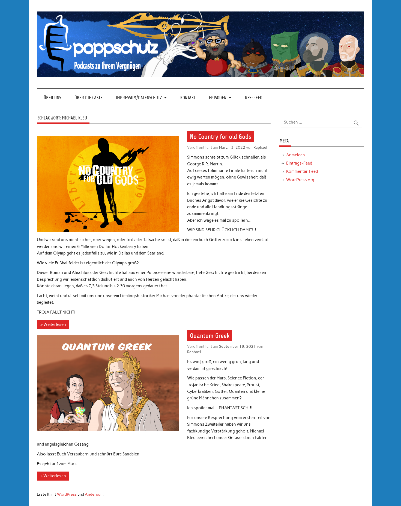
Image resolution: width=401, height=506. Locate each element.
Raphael (260, 147)
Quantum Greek (210, 335)
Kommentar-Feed (302, 171)
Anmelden (295, 155)
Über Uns (52, 97)
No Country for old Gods (220, 136)
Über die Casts (88, 97)
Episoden (217, 97)
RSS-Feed (253, 97)
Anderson (94, 494)
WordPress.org (300, 179)
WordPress (67, 494)
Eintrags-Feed (299, 163)
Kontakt (188, 97)
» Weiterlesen (53, 324)
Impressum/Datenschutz (139, 97)
